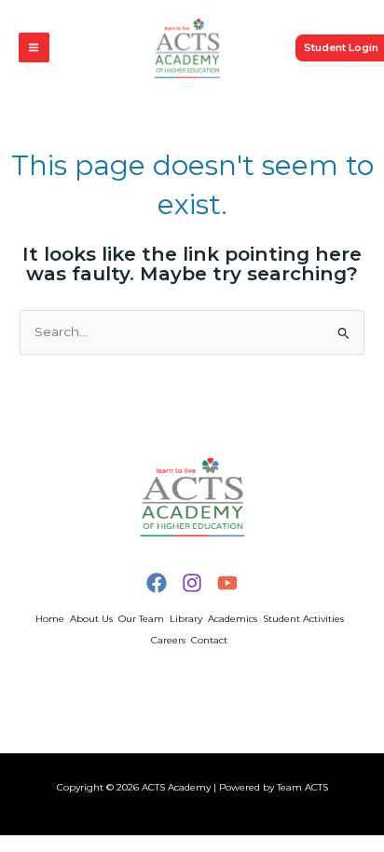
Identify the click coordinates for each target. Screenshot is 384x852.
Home (49, 619)
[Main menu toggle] (34, 48)
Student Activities (303, 619)
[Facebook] (156, 583)
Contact (209, 640)
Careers (168, 640)
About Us (91, 619)
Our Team (141, 619)
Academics (232, 619)
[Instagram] (192, 583)
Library (186, 619)
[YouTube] (227, 583)
